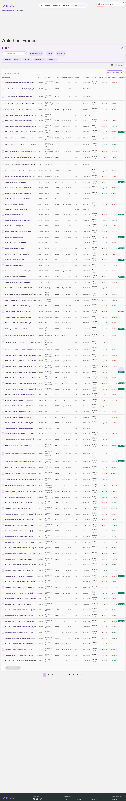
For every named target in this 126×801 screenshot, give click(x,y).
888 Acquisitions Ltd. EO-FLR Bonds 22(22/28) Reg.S (22, 349)
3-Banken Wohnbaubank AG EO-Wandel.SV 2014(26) (22, 138)
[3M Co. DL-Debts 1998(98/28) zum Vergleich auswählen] (3, 265)
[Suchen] (84, 5)
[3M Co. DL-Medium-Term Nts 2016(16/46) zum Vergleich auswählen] (3, 282)
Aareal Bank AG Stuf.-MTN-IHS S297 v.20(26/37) (20, 514)
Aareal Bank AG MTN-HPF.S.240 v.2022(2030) (19, 621)
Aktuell (47, 6)
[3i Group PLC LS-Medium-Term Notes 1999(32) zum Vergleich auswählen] (3, 177)
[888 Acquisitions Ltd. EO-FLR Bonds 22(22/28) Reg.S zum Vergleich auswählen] (3, 349)
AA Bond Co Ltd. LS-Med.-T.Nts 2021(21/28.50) (20, 468)
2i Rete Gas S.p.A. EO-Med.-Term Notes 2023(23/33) (21, 120)
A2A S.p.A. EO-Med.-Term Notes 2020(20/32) (19, 406)
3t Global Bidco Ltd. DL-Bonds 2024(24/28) (18, 288)
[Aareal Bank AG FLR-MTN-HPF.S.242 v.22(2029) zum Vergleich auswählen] (3, 610)
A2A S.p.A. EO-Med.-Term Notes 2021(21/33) (19, 423)
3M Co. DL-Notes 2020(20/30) (14, 214)
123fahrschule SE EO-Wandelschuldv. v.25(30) (19, 82)
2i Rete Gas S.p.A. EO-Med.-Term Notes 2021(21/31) (21, 132)
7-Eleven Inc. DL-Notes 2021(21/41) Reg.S (18, 317)
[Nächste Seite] (86, 675)
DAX (65, 799)
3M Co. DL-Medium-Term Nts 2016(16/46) (18, 282)
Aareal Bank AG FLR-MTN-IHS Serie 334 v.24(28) (20, 638)
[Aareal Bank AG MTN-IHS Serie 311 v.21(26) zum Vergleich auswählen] (3, 559)
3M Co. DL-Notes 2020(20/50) (14, 204)
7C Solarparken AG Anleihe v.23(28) (16, 329)
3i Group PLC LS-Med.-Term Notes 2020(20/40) (20, 171)
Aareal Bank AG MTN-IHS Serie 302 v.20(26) (19, 537)
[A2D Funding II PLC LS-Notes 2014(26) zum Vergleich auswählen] (3, 446)
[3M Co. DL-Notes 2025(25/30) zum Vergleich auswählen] (3, 260)
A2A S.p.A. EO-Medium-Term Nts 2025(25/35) (19, 395)
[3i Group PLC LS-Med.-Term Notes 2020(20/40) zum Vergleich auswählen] (3, 171)
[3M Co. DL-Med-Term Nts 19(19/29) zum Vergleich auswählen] (3, 277)
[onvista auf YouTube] (37, 799)
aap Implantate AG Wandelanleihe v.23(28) (18, 497)
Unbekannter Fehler (107, 4)
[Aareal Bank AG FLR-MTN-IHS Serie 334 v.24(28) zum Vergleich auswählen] (3, 638)
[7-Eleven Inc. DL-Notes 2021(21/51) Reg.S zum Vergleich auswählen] (3, 323)
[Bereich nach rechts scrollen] (121, 370)
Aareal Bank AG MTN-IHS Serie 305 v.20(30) (19, 531)
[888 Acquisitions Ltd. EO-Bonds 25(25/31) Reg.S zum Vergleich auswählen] (3, 342)
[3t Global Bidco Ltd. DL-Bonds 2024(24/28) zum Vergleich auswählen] (3, 288)
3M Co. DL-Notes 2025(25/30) (14, 260)
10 (82, 675)
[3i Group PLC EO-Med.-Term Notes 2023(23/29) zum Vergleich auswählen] (3, 158)
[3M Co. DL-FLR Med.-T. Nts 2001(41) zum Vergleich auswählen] (3, 209)
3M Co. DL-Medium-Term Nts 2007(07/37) (18, 199)
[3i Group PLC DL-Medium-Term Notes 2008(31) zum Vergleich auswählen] (3, 164)
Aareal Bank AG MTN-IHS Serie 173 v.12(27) (18, 503)
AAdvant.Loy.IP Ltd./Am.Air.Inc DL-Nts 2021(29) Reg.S (22, 491)
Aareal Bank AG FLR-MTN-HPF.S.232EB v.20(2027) (21, 627)
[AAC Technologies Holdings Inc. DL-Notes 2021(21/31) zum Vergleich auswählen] (3, 485)
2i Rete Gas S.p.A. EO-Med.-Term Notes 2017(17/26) (21, 115)
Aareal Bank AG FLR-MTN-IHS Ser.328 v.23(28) (20, 582)
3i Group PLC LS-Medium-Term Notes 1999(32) (20, 177)
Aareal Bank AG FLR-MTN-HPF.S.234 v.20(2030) (20, 599)
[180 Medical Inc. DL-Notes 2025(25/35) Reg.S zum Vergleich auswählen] (3, 89)
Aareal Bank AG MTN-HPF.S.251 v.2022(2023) (19, 542)
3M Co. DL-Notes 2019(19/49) (14, 226)
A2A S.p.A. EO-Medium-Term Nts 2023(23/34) (19, 433)
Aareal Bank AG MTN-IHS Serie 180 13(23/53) (19, 632)
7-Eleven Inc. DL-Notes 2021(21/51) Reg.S (18, 323)
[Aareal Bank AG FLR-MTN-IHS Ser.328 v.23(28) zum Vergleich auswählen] (3, 582)
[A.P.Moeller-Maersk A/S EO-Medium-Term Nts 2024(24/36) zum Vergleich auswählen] (3, 378)
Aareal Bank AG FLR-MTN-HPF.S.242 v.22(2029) (20, 610)
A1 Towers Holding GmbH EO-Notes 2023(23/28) (20, 389)
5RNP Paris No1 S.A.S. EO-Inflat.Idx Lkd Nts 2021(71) (21, 300)
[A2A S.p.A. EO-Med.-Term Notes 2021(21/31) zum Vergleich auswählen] (3, 412)
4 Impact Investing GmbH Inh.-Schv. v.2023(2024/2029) (22, 294)
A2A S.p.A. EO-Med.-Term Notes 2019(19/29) (19, 400)
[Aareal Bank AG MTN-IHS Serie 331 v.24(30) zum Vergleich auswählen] (3, 616)
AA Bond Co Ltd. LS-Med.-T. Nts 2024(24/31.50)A (20, 473)
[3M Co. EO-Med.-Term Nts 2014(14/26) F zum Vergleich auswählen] (3, 231)
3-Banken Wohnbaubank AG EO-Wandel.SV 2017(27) (21, 145)
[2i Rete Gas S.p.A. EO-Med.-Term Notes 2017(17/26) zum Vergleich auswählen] (3, 115)
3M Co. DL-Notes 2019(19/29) (14, 237)
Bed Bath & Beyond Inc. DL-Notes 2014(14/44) (19, 104)
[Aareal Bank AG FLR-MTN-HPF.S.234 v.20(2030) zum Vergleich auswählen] (3, 599)
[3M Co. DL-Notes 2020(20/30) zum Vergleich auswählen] (3, 215)
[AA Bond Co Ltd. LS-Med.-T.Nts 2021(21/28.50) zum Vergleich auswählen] (3, 468)
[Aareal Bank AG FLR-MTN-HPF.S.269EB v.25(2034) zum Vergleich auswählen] (3, 565)
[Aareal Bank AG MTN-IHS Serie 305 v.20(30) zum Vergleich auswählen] (3, 531)
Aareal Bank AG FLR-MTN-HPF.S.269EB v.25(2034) (21, 565)
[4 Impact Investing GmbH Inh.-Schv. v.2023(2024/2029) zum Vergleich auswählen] (3, 294)
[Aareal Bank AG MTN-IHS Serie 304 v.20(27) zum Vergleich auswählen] (3, 593)
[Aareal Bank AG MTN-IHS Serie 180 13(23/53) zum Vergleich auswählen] (3, 633)
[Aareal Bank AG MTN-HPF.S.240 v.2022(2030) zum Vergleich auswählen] (3, 621)
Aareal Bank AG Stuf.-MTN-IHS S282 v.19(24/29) (20, 661)
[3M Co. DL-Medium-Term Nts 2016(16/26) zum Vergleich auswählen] (3, 194)
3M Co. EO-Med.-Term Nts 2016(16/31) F (18, 254)
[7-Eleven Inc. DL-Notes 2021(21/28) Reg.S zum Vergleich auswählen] (3, 306)
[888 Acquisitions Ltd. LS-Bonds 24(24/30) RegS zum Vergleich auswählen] (3, 336)
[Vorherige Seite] (40, 675)
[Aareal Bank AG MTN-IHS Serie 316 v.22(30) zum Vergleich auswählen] (3, 655)
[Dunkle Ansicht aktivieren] (11, 1)
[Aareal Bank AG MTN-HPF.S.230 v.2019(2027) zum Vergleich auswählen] (3, 570)
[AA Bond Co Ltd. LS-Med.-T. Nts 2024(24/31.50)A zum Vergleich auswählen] (3, 474)
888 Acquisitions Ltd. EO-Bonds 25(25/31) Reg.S (20, 342)
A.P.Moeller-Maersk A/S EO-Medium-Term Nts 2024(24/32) (23, 355)
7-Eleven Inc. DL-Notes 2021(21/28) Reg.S (18, 306)
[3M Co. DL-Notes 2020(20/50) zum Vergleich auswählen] (3, 204)
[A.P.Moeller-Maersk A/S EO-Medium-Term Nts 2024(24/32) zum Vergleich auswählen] (3, 355)
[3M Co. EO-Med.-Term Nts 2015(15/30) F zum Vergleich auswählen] (3, 188)
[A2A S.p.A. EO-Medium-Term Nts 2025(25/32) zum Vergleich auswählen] (3, 439)
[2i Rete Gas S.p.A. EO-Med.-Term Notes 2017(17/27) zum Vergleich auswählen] (3, 126)
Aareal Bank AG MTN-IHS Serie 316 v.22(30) (19, 655)
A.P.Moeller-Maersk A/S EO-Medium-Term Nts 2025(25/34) (23, 372)
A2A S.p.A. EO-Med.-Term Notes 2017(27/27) (19, 417)
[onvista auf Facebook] (34, 799)
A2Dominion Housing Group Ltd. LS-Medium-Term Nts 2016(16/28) (26, 461)
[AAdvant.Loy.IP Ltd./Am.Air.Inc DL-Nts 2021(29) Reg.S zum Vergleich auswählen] (3, 491)
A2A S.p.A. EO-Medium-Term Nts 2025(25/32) (19, 439)
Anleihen (12, 10)
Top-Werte (94, 799)
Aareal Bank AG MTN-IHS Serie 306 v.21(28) (19, 525)
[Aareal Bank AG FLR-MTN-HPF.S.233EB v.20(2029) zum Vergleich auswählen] (3, 548)
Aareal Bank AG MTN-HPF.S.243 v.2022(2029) (19, 520)
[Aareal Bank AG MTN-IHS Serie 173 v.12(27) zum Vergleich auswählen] (3, 503)
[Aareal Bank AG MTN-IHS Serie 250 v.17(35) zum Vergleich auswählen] (3, 508)
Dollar (79, 799)
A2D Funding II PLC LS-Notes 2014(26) (17, 446)
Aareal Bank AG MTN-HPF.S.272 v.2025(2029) (19, 587)
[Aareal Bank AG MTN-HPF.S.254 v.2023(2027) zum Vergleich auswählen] (3, 604)
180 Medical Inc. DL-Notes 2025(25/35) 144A (19, 96)
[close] (123, 2)
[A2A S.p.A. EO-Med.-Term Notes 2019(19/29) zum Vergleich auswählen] (3, 400)
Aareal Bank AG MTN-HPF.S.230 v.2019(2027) (19, 570)
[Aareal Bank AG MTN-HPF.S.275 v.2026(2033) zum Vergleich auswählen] (3, 644)
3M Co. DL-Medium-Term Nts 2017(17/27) (18, 220)
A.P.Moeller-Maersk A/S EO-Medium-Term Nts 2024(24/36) (23, 378)
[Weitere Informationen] (66, 77)
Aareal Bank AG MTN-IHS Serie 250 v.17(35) (18, 508)
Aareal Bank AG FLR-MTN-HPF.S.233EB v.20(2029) (21, 548)
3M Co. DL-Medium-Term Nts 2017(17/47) (18, 271)
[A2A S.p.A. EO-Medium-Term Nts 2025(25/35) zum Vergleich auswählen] (3, 395)
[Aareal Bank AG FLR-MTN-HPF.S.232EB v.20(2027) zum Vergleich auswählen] (3, 627)
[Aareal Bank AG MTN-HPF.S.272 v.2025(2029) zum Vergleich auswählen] (3, 587)
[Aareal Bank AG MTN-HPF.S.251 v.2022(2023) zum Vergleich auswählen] (3, 542)
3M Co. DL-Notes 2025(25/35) (14, 248)
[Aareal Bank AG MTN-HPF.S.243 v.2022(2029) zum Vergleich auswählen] (3, 520)
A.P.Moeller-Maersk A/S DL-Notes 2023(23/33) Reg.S (22, 366)
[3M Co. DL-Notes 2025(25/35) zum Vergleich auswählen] (3, 248)
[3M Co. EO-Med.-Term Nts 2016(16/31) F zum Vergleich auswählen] (3, 254)
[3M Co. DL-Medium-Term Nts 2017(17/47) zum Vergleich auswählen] (3, 271)
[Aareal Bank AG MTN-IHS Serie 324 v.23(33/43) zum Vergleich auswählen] (3, 554)
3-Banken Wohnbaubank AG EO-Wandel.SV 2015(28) (21, 151)
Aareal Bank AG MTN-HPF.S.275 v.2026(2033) (19, 644)
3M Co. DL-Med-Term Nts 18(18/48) (16, 182)
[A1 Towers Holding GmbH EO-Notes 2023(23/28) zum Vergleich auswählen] (3, 389)
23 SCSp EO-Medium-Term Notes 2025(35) (18, 110)
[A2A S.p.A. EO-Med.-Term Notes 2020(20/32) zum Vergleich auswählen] (3, 406)
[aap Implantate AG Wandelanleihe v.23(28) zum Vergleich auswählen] (3, 497)
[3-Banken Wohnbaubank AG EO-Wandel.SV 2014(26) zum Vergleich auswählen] (3, 138)
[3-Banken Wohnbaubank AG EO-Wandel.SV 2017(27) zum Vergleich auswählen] (3, 145)
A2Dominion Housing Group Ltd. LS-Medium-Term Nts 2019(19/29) (26, 453)
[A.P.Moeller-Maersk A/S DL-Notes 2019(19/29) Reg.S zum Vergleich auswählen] (3, 383)
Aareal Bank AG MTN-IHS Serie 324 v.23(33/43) (20, 553)
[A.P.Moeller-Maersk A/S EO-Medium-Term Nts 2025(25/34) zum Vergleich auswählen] (3, 372)
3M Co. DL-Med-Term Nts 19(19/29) (16, 277)
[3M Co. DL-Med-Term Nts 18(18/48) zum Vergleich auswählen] (3, 182)
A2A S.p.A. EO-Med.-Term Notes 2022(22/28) (19, 428)
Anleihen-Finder (19, 10)
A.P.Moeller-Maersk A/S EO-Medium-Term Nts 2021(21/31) (23, 361)
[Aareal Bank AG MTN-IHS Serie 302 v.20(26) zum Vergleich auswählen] (3, 537)
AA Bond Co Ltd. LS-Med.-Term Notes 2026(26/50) (21, 479)
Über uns (114, 799)
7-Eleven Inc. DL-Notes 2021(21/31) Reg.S (18, 311)
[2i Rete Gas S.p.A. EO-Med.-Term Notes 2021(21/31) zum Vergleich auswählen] (3, 132)
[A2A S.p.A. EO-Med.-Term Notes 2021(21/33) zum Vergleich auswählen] (3, 423)
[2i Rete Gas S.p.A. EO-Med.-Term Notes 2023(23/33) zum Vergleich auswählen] (3, 121)
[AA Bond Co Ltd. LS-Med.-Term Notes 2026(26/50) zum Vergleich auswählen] (3, 479)
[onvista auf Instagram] (41, 799)
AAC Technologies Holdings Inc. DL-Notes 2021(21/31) (22, 485)
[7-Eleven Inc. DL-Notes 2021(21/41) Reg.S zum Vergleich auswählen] (3, 317)
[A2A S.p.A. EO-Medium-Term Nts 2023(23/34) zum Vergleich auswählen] (3, 433)
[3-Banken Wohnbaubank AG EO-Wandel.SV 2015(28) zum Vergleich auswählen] (3, 151)
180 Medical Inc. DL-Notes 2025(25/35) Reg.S (19, 89)
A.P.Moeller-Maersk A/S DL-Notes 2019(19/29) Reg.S (22, 383)
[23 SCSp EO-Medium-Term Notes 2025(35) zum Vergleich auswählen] (3, 110)
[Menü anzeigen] (41, 5)
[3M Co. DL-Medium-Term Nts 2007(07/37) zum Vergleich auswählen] (3, 199)
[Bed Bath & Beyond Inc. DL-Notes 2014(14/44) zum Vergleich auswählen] (3, 104)
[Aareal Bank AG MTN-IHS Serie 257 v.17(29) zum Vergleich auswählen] (3, 649)
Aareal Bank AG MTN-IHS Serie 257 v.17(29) (18, 649)
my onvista (56, 6)
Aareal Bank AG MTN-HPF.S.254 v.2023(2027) (19, 604)
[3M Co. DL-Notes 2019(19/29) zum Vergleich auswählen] (3, 237)
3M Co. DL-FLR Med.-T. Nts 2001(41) (16, 209)
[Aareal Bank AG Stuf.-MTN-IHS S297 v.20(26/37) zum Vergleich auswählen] (3, 514)
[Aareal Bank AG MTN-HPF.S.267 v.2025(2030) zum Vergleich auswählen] (3, 576)
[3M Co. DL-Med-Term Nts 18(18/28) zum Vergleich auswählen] (3, 243)
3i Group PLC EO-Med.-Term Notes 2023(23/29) (20, 158)
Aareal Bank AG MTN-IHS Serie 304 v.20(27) (19, 593)
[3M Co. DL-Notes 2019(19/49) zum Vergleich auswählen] (3, 226)
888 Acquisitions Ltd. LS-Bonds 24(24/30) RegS (20, 336)
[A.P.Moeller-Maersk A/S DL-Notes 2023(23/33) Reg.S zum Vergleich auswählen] (3, 366)
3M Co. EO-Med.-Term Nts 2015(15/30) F (18, 188)
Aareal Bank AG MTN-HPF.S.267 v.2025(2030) (19, 576)
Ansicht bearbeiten (113, 72)
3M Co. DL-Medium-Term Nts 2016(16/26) (18, 193)
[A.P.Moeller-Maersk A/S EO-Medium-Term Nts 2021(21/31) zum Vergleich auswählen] (3, 361)
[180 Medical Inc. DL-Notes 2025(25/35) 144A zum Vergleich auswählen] (3, 97)
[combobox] (14, 53)
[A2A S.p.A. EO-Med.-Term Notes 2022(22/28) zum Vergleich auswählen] (3, 428)
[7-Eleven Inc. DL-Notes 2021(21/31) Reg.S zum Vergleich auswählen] (3, 312)
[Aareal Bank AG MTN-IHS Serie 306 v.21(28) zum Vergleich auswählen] (3, 525)
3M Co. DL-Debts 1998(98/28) (14, 265)
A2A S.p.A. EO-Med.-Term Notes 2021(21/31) (19, 412)
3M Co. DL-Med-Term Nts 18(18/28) (16, 243)
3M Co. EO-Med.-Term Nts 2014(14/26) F (18, 231)
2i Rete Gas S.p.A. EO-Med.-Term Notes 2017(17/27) (21, 126)
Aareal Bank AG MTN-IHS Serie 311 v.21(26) (18, 559)
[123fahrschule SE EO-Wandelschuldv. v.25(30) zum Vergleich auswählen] (3, 82)
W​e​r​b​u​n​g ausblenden (78, 23)
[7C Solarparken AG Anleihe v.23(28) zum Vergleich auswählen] (3, 329)
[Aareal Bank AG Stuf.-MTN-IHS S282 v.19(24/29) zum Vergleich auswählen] (3, 661)
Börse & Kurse (5, 10)
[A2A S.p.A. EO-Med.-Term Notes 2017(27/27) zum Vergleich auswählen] (3, 417)
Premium (66, 6)
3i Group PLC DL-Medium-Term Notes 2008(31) (20, 164)
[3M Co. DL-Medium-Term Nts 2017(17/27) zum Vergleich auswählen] (3, 220)
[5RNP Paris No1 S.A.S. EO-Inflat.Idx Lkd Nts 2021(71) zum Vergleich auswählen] (3, 300)
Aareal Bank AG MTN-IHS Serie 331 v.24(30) (19, 616)
